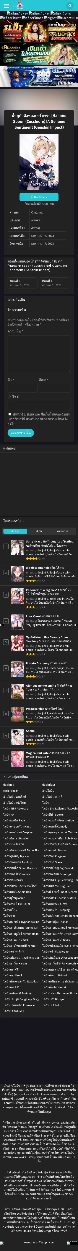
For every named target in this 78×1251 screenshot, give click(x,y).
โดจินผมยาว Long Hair (56, 886)
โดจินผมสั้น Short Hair (17, 892)
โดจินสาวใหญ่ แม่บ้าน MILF (20, 945)
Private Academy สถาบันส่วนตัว (46, 663)
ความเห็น (15, 331)
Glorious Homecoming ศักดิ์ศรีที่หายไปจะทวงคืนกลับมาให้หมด (49, 688)
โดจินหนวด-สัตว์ (13, 951)
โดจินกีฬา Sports (53, 814)
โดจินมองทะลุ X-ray (54, 904)
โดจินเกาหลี (68, 576)
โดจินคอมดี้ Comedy (54, 826)
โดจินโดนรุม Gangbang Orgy (21, 999)
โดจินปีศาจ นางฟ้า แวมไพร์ (20, 886)
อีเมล (44, 380)
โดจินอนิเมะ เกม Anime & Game (22, 957)
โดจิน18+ (65, 717)
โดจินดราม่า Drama (49, 620)
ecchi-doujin (56, 598)
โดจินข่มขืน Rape (14, 820)
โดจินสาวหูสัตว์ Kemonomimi (21, 933)
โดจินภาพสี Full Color (47, 576)
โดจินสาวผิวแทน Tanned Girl (20, 927)
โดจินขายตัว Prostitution (58, 820)
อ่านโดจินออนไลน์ (41, 602)
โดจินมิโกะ (10, 910)
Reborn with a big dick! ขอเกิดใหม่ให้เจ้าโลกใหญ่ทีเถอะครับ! (49, 592)
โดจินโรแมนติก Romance (19, 1005)
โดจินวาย (9, 915)
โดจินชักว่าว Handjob (16, 838)
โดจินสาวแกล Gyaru (15, 939)
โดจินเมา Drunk (13, 975)
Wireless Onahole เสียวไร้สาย (45, 568)
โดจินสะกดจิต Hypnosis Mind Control (26, 922)
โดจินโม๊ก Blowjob (53, 999)
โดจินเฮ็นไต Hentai (54, 987)
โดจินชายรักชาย (13, 844)
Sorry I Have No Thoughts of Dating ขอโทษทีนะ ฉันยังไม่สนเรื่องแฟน (49, 543)
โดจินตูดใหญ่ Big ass (16, 856)
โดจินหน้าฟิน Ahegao (55, 951)
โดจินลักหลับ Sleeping (56, 910)
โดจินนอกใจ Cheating (16, 874)
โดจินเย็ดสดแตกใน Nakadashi (21, 981)
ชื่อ (11, 380)
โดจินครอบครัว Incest (17, 826)
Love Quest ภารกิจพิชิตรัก (43, 616)
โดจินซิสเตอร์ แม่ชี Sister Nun (21, 850)
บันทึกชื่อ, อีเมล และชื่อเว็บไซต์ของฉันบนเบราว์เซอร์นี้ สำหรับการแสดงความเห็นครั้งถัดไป (39, 419)
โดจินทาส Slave (52, 862)
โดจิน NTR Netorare (15, 808)
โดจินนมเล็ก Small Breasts (20, 868)
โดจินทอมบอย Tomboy (17, 862)
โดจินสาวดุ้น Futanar (55, 922)
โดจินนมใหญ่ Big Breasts (58, 868)
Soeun (30, 731)
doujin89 (42, 550)
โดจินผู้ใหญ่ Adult (14, 898)
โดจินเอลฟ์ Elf (12, 987)
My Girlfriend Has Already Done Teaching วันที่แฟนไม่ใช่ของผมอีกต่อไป (49, 639)
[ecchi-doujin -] (20, 8)
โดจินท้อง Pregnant (54, 856)
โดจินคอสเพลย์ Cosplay (17, 832)
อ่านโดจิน (40, 554)
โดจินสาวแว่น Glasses (56, 939)
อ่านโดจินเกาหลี (61, 602)
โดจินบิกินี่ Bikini (13, 880)
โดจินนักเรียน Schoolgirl (57, 874)
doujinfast (55, 550)
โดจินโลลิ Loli (51, 1005)
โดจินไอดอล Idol (13, 1011)
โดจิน (50, 554)
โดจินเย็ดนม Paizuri (54, 975)
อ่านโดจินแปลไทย (14, 802)
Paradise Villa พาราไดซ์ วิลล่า (45, 709)
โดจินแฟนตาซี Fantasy (17, 993)
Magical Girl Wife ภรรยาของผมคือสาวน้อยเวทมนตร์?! (48, 755)
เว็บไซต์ (13, 397)
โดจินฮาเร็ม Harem (15, 963)
